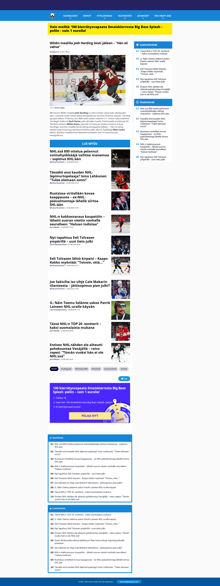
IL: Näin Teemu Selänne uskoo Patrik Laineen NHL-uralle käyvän (80, 304)
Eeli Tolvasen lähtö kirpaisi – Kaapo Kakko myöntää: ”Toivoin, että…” (79, 260)
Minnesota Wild (81, 369)
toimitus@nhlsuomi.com (129, 582)
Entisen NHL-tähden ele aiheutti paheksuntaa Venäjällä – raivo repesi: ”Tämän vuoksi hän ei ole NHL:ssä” (76, 350)
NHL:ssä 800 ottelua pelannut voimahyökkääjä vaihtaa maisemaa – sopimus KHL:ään (79, 155)
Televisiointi (125, 15)
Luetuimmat (58, 508)
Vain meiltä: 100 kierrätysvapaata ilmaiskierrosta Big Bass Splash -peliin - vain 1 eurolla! (106, 28)
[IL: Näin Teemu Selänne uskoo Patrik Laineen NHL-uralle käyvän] (121, 310)
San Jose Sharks (110, 369)
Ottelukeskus (104, 15)
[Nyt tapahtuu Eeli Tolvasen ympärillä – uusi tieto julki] (121, 245)
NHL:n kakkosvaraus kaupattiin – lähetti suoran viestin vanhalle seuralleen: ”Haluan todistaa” (77, 220)
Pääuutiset (96, 369)
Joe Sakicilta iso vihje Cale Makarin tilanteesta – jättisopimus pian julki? (80, 283)
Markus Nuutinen (57, 162)
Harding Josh (66, 369)
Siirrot (87, 15)
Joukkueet (143, 15)
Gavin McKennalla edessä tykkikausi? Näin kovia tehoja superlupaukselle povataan (89, 542)
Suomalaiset (70, 15)
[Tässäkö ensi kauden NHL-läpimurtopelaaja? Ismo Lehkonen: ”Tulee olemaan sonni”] (121, 179)
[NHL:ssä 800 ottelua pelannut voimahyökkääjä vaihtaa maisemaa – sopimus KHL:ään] (121, 158)
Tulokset (124, 369)
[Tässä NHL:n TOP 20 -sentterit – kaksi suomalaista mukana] (121, 331)
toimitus (53, 52)
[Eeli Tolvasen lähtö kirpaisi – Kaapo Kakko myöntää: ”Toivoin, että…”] (121, 266)
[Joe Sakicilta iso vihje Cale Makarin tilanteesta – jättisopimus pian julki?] (121, 289)
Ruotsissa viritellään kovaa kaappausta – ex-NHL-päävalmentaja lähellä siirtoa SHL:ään (74, 199)
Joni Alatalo (54, 227)
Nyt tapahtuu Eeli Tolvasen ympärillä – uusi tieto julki (72, 239)
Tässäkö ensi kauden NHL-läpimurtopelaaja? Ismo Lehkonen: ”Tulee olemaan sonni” (78, 176)
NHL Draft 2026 (163, 15)
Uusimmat (57, 437)
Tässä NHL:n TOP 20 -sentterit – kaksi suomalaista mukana (75, 325)
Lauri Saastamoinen (58, 244)
